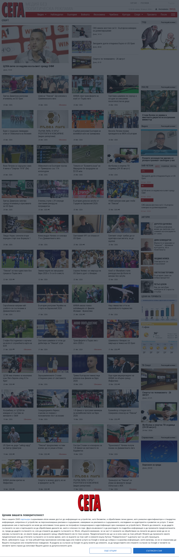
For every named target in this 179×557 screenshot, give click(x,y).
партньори (25, 519)
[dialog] (89, 524)
